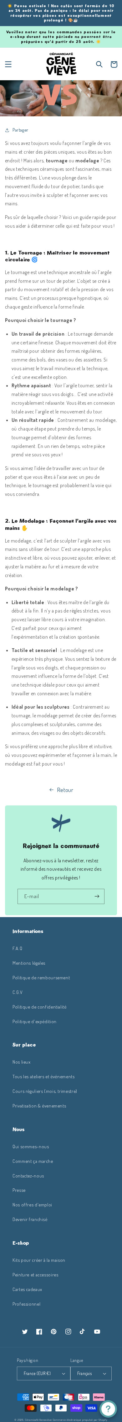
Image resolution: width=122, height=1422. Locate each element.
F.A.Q (17, 948)
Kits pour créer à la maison (39, 1260)
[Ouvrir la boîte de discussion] (108, 1409)
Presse (19, 1190)
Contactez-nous (28, 1175)
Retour (65, 789)
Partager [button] (20, 130)
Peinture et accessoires (35, 1274)
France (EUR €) (37, 1373)
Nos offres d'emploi (32, 1204)
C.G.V (18, 992)
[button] (8, 64)
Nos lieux (22, 1062)
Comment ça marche (33, 1161)
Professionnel (26, 1304)
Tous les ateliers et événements (44, 1076)
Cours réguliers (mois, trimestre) (45, 1091)
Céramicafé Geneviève (38, 1419)
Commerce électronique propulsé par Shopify (80, 1419)
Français (84, 1373)
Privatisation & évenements (39, 1105)
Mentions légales (29, 963)
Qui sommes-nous (31, 1146)
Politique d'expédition (35, 1021)
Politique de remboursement (41, 977)
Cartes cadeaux (27, 1289)
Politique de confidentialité (40, 1006)
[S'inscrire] (97, 896)
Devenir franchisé (30, 1219)
